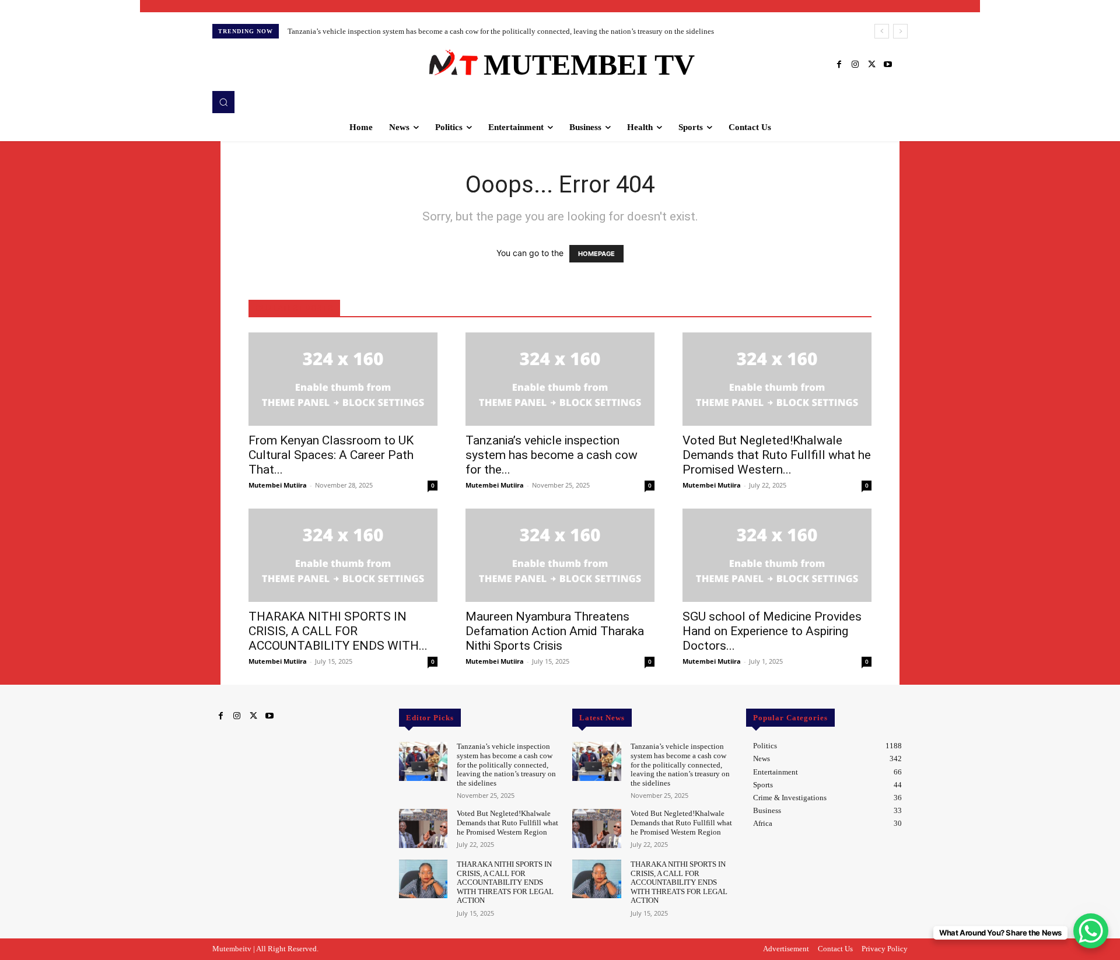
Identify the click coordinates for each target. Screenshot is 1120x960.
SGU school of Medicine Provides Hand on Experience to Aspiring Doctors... (772, 631)
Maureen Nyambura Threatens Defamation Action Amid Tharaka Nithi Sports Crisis (555, 631)
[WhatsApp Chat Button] (1090, 930)
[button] (223, 102)
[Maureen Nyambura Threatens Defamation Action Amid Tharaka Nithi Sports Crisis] (560, 555)
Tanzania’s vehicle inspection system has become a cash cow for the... (552, 455)
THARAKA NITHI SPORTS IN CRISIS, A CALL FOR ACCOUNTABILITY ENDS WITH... (338, 631)
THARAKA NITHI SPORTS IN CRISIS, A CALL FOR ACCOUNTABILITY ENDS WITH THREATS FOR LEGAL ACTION (505, 882)
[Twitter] (871, 65)
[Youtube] (888, 65)
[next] (900, 31)
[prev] (881, 31)
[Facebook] (839, 65)
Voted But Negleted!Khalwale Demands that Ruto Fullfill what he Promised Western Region (507, 822)
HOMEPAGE (596, 254)
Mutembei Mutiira (278, 485)
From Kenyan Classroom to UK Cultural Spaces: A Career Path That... (331, 455)
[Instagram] (855, 65)
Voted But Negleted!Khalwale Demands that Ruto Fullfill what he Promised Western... (776, 455)
